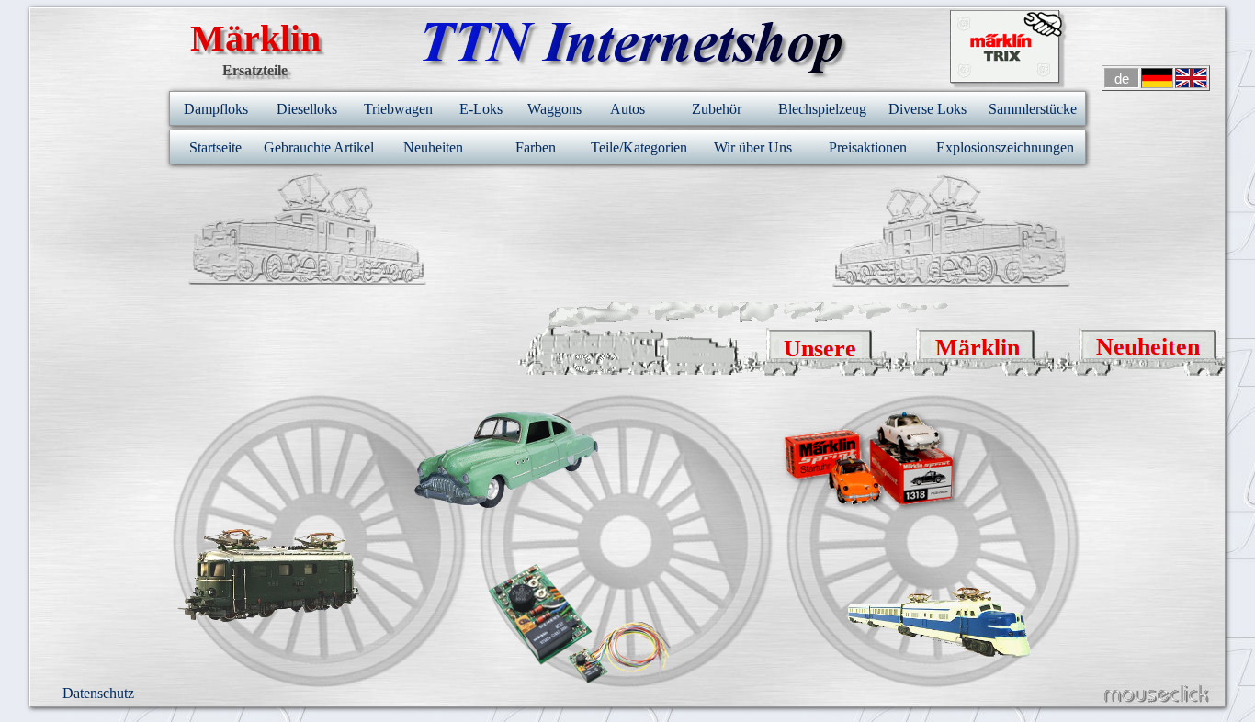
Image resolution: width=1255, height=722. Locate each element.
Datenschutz (98, 693)
